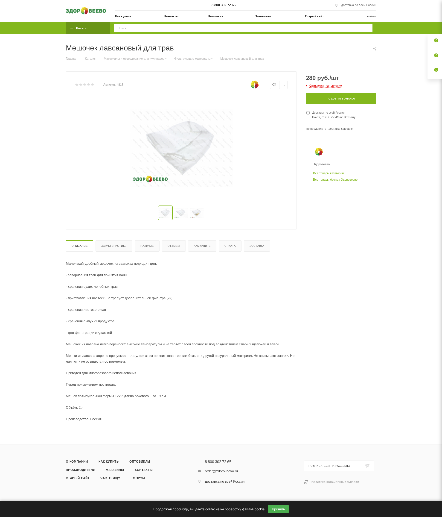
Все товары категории (328, 173)
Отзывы (174, 245)
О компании (77, 461)
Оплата (230, 245)
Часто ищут (111, 478)
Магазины (115, 470)
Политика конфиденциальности (335, 482)
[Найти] (367, 28)
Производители (80, 470)
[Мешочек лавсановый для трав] (181, 148)
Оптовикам (139, 461)
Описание (79, 245)
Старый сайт (78, 478)
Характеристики (114, 245)
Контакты (144, 470)
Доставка (257, 245)
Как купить (202, 245)
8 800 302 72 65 (224, 5)
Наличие (147, 245)
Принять (278, 509)
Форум (139, 478)
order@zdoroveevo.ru (221, 471)
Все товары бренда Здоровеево (335, 179)
